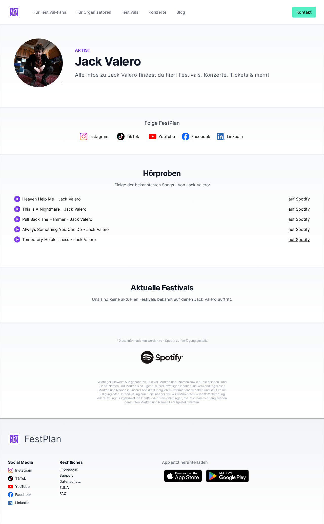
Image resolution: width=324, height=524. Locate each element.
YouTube (22, 486)
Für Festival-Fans (49, 12)
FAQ (63, 493)
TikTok (20, 478)
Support (66, 475)
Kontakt (304, 12)
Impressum (68, 469)
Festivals (130, 12)
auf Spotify (299, 198)
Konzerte (157, 12)
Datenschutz (70, 481)
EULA (64, 487)
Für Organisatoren (93, 12)
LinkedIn (22, 502)
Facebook (23, 494)
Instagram (23, 470)
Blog (180, 12)
